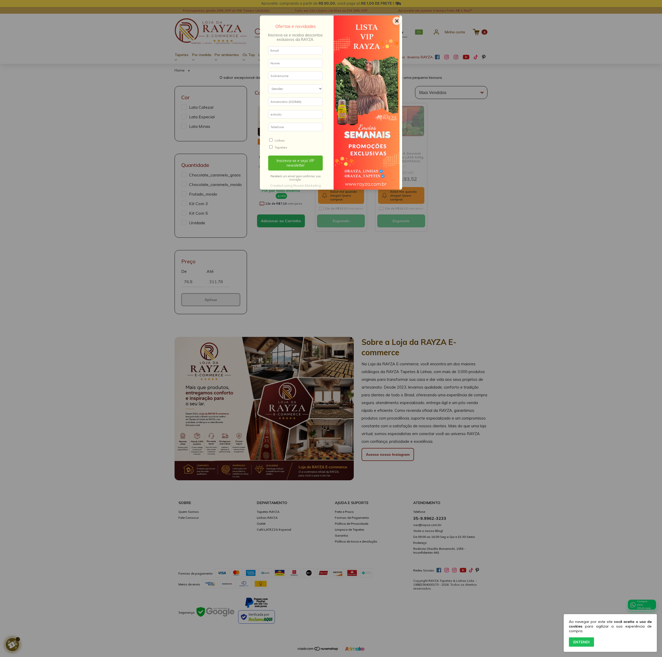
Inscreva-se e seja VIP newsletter (295, 163)
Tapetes (281, 147)
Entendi (581, 642)
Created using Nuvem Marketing (295, 185)
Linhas (280, 140)
